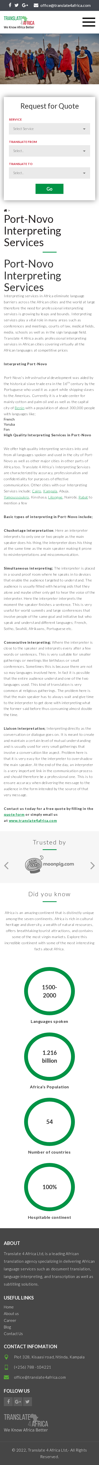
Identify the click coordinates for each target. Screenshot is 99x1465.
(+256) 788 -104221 (32, 1367)
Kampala (50, 491)
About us (11, 1313)
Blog (7, 1327)
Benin (19, 408)
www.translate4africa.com (33, 820)
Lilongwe (55, 497)
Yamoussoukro (16, 497)
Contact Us (13, 1333)
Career (10, 1320)
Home (9, 1307)
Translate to (20, 164)
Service (15, 119)
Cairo (36, 491)
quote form (14, 814)
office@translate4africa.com (40, 1377)
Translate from (23, 142)
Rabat (83, 497)
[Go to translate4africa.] (5, 210)
